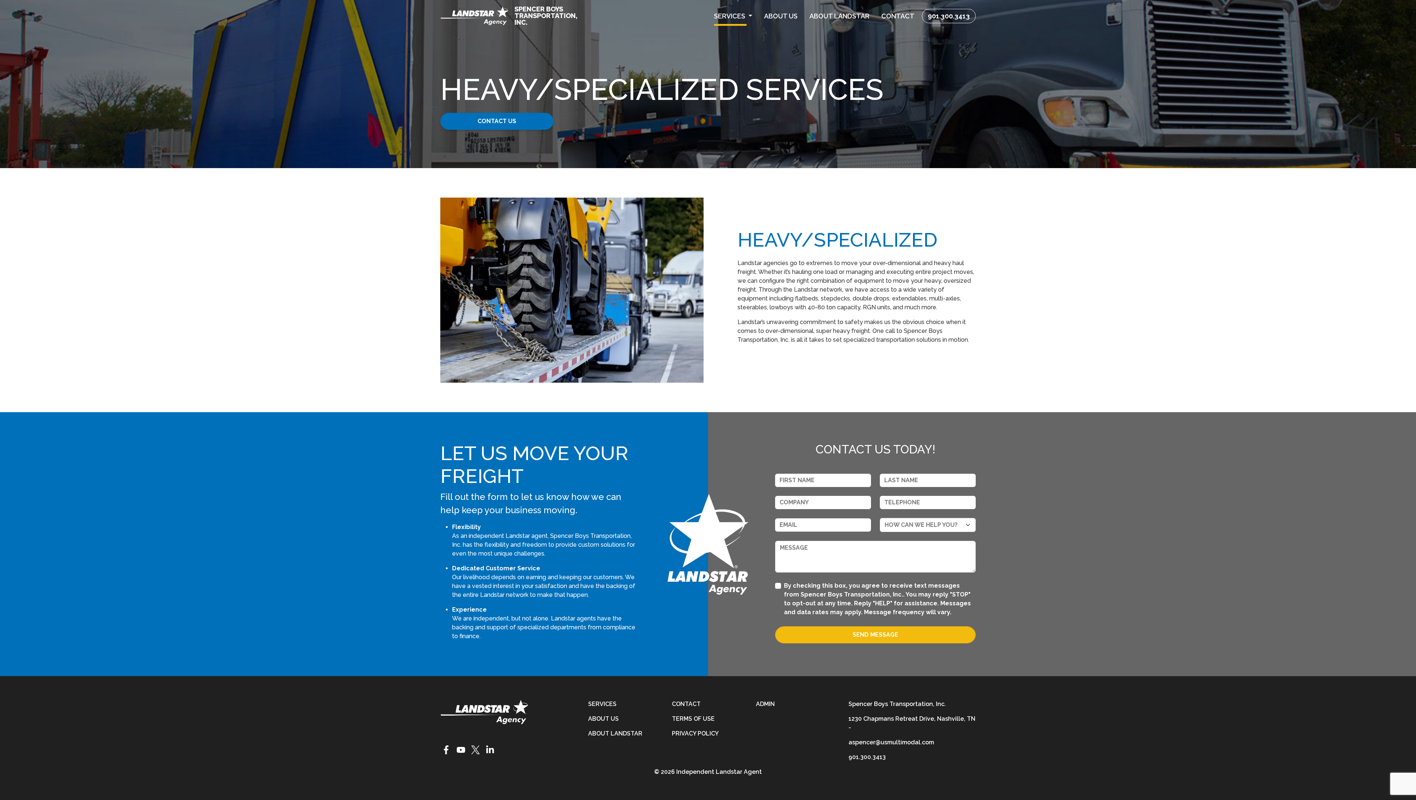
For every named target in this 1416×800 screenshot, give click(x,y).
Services (602, 703)
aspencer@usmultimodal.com (891, 742)
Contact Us (497, 121)
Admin (765, 703)
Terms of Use (693, 718)
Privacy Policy (695, 733)
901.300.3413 (949, 16)
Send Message (875, 634)
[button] (733, 16)
